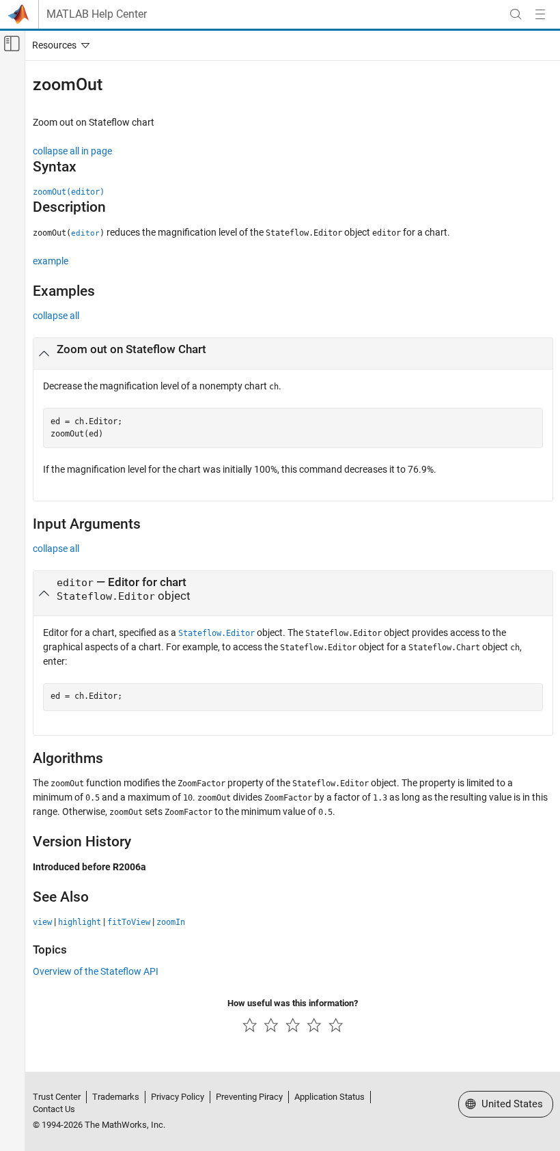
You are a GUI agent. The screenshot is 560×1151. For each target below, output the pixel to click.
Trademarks (115, 1097)
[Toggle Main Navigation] (540, 14)
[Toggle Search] (515, 14)
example (50, 260)
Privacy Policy (177, 1097)
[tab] (292, 354)
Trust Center (57, 1097)
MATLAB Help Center (96, 14)
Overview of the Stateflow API (95, 971)
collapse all (56, 315)
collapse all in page (72, 150)
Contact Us (54, 1109)
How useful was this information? (292, 1003)
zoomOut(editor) (68, 192)
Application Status (329, 1097)
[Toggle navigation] (58, 45)
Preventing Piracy (249, 1097)
